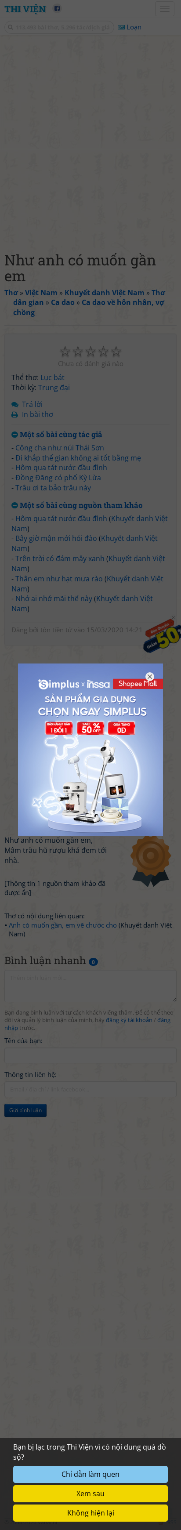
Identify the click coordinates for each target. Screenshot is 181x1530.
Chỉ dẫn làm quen (90, 1474)
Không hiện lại (90, 1513)
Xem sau (90, 1493)
